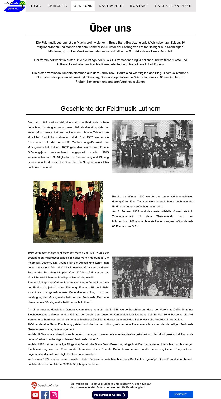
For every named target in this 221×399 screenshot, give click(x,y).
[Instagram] (54, 395)
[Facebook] (45, 395)
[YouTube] (35, 395)
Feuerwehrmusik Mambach (106, 359)
